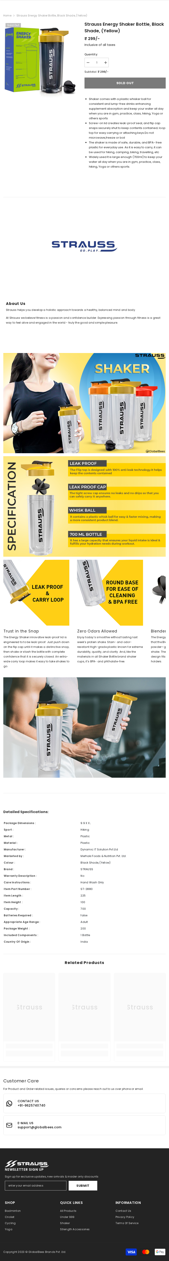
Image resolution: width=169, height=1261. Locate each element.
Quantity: (91, 54)
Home (7, 15)
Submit (83, 1185)
